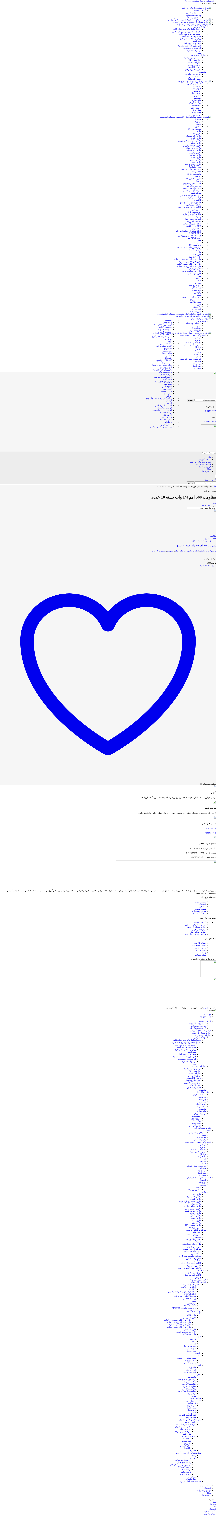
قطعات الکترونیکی (193, 221)
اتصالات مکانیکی (194, 84)
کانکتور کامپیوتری (193, 205)
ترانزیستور (196, 243)
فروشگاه (202, 904)
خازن (199, 252)
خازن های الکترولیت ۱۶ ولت (189, 262)
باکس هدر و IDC (194, 174)
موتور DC (197, 110)
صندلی (198, 356)
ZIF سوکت (196, 171)
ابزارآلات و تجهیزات (198, 929)
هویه (199, 53)
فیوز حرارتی (196, 309)
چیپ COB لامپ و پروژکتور (189, 235)
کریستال (197, 119)
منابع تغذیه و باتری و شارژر (160, 365)
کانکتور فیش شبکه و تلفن (190, 202)
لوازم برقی (201, 321)
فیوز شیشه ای (195, 311)
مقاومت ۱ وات (165, 327)
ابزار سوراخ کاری (194, 60)
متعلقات (202, 72)
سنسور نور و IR (194, 129)
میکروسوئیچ (167, 363)
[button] (208, 565)
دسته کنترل (196, 93)
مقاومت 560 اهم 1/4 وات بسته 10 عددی (196, 545)
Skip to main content (208, 1)
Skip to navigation (192, 1)
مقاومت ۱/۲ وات (165, 329)
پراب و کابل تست (194, 67)
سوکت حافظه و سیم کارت (190, 195)
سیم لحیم (197, 41)
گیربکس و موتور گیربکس (190, 359)
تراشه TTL (167, 415)
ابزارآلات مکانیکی (194, 62)
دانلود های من (200, 950)
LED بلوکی (196, 228)
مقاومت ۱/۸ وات (165, 334)
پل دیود (198, 278)
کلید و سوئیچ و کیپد (164, 346)
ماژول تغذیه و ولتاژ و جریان (189, 141)
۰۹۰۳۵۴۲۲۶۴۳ (210, 411)
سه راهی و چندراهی (193, 323)
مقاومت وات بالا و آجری (162, 337)
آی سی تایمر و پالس (163, 405)
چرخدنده (197, 91)
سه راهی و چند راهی (197, 1133)
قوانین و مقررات (199, 911)
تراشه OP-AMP (165, 412)
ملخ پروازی (196, 100)
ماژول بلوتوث (195, 138)
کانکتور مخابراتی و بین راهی (189, 207)
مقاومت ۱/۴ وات (165, 332)
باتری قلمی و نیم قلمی (162, 377)
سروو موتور (196, 107)
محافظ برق (196, 328)
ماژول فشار (196, 157)
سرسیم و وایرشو (194, 186)
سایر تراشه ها (166, 420)
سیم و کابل (196, 209)
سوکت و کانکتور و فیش (191, 169)
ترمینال (198, 181)
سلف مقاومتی (195, 302)
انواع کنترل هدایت (193, 342)
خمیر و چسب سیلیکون (191, 36)
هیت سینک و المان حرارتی (161, 427)
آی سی (169, 403)
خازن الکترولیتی (194, 257)
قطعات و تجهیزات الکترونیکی (187, 551)
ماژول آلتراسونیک (193, 136)
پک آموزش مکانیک (193, 17)
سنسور (198, 124)
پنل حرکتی (196, 349)
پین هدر (198, 176)
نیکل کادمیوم (166, 391)
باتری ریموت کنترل (164, 372)
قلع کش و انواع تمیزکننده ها (189, 46)
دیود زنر (198, 283)
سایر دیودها (196, 290)
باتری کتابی (167, 379)
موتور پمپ (196, 112)
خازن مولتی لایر (194, 273)
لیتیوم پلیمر (167, 386)
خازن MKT (196, 254)
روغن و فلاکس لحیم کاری (190, 39)
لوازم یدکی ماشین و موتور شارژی (192, 335)
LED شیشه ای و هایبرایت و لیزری (187, 231)
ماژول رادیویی (195, 153)
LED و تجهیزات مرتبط (191, 224)
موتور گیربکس (195, 115)
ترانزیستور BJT (194, 245)
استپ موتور (196, 105)
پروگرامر (168, 422)
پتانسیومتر (167, 322)
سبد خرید (202, 906)
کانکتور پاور (196, 200)
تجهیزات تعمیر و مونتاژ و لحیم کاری (186, 31)
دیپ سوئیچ (167, 351)
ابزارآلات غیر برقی (198, 1066)
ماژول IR (197, 134)
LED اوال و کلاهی (193, 226)
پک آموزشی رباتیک (193, 15)
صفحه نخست (200, 902)
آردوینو (169, 401)
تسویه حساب (200, 909)
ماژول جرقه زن (194, 143)
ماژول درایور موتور (193, 148)
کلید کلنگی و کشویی (163, 360)
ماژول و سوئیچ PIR (193, 164)
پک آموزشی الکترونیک (192, 12)
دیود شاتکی (196, 288)
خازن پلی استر (195, 269)
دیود (199, 276)
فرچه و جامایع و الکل (192, 43)
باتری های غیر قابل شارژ (161, 370)
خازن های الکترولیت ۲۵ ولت (189, 264)
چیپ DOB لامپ (194, 238)
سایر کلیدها (167, 353)
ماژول (198, 131)
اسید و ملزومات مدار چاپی (190, 34)
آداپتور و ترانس (166, 367)
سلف (199, 295)
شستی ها (168, 355)
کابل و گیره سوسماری (191, 214)
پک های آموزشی (199, 10)
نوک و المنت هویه (194, 50)
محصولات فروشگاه (208, 551)
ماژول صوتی (195, 155)
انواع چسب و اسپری (192, 74)
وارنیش (198, 217)
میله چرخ (197, 364)
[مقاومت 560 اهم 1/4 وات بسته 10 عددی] (108, 533)
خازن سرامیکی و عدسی (191, 271)
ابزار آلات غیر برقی (198, 55)
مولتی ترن (167, 339)
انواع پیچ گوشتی (194, 65)
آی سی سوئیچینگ (164, 408)
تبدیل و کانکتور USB (192, 179)
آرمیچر (198, 338)
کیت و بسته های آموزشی (195, 925)
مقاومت (168, 320)
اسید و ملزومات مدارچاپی (185, 1045)
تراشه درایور (166, 417)
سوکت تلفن (196, 193)
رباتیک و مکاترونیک (198, 932)
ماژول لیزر (196, 162)
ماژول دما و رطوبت (192, 150)
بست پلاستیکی (195, 77)
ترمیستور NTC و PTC (163, 325)
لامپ (199, 240)
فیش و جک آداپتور (193, 198)
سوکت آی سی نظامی (192, 190)
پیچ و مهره (196, 86)
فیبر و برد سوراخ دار (192, 219)
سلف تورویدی (195, 300)
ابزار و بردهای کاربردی (196, 927)
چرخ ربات (197, 88)
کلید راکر (168, 358)
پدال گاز (197, 347)
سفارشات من (200, 948)
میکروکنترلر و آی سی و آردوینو (159, 398)
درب (199, 352)
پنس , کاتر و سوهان (193, 69)
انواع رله (197, 122)
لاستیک (198, 361)
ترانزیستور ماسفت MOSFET (189, 247)
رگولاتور (197, 292)
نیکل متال (168, 393)
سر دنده (197, 354)
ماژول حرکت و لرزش (192, 145)
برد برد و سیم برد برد (192, 58)
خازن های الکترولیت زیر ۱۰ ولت (187, 259)
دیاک (199, 281)
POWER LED (195, 233)
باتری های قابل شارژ (163, 382)
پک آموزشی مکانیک (198, 1028)
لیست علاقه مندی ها (197, 945)
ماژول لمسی (195, 160)
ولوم (170, 341)
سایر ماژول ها (195, 167)
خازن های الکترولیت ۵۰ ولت (189, 266)
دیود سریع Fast (195, 285)
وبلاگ (204, 952)
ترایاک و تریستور (194, 250)
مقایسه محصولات (198, 914)
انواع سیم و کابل (194, 212)
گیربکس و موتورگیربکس (196, 1166)
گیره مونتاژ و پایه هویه (192, 48)
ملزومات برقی (195, 330)
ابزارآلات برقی (200, 27)
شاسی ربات (196, 96)
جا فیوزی (197, 307)
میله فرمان (196, 366)
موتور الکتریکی (195, 103)
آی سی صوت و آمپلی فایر (161, 410)
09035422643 (210, 828)
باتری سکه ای (166, 374)
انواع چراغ (197, 340)
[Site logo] (206, 397)
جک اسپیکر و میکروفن (191, 183)
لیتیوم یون (167, 389)
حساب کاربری (200, 943)
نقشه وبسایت (200, 955)
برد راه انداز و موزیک (192, 345)
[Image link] (166, 886)
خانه (214, 486)
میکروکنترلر (167, 424)
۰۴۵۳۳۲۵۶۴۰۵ (210, 833)
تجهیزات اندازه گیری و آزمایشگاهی (186, 29)
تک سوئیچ (168, 348)
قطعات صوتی (166, 344)
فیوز (199, 304)
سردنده (203, 1161)
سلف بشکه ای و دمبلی (191, 297)
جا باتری (168, 396)
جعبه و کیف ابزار (194, 79)
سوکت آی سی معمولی (191, 188)
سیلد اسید (168, 384)
